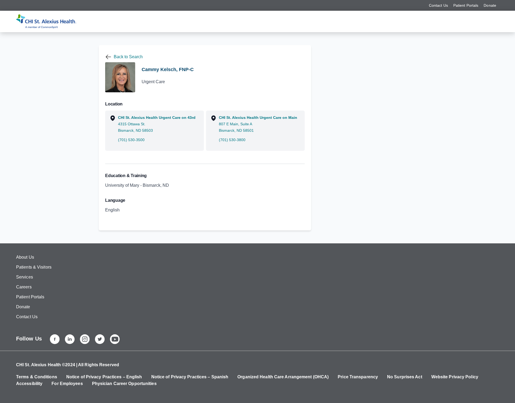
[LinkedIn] (70, 339)
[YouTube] (115, 339)
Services (24, 277)
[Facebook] (55, 339)
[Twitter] (100, 339)
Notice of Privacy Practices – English (104, 377)
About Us (25, 257)
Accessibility (29, 383)
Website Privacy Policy (454, 377)
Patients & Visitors (34, 267)
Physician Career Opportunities (124, 383)
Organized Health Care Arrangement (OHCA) (283, 377)
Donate (490, 5)
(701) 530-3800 (232, 140)
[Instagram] (85, 339)
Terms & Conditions (36, 377)
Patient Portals (466, 5)
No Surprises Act (404, 377)
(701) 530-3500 (131, 140)
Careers (24, 287)
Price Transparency (358, 377)
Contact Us (438, 5)
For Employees (67, 383)
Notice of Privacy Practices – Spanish (190, 377)
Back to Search (128, 56)
